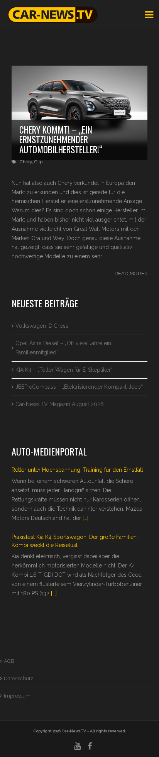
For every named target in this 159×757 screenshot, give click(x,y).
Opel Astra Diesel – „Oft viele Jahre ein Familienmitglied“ (63, 348)
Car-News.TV (74, 731)
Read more (130, 273)
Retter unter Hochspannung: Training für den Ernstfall (77, 470)
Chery (26, 161)
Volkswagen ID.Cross (41, 326)
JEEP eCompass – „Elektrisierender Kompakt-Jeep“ (79, 387)
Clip (38, 161)
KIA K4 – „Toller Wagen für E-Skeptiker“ (64, 370)
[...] (85, 518)
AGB (9, 661)
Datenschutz (18, 678)
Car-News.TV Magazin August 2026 (59, 404)
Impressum (17, 696)
